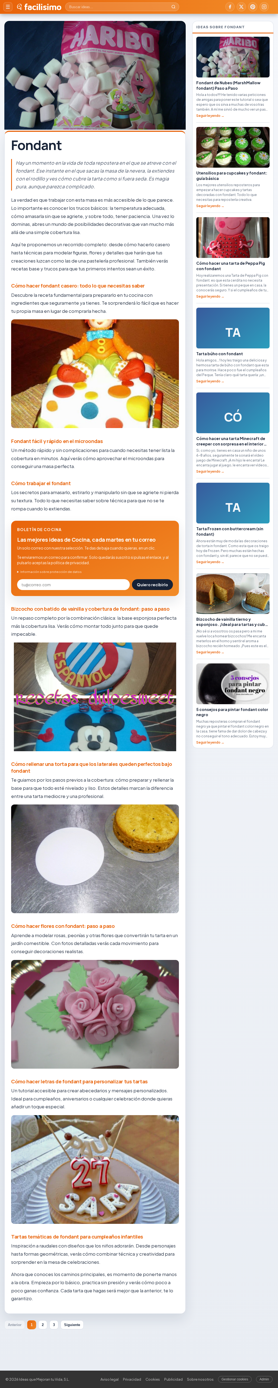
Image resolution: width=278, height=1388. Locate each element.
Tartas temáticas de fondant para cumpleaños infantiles (77, 1236)
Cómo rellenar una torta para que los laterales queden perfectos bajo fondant (91, 767)
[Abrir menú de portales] (7, 6)
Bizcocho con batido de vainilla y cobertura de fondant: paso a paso (90, 608)
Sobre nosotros (200, 1379)
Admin (264, 1379)
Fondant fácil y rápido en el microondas (57, 441)
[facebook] (230, 6)
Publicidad (173, 1379)
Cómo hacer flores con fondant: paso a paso (63, 926)
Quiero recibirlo (152, 584)
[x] (241, 6)
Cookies (153, 1379)
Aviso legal (109, 1379)
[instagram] (264, 6)
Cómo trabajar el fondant (41, 483)
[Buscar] (173, 7)
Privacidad (132, 1379)
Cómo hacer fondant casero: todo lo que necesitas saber (78, 285)
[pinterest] (252, 6)
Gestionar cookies (235, 1379)
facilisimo (42, 6)
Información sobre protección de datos (51, 572)
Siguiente (72, 1325)
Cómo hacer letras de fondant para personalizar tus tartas (79, 1081)
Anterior (14, 1325)
